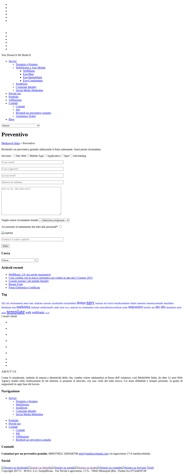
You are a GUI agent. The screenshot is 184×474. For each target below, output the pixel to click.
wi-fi (47, 313)
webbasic (38, 312)
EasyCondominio (33, 80)
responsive (135, 307)
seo (157, 307)
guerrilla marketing (122, 303)
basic (31, 303)
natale (56, 307)
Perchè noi (15, 93)
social (179, 307)
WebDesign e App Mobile (30, 67)
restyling (147, 307)
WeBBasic (29, 70)
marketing (23, 307)
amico (26, 303)
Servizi (13, 61)
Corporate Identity (26, 87)
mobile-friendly (46, 307)
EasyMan (28, 74)
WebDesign (22, 404)
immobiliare (169, 303)
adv (8, 303)
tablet (3, 313)
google (110, 303)
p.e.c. (67, 307)
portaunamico (88, 307)
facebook (99, 303)
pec (80, 307)
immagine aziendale (154, 303)
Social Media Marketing (29, 90)
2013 (3, 303)
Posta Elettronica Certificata (24, 287)
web (28, 312)
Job (18, 109)
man (14, 307)
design (81, 302)
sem (153, 307)
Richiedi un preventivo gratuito (33, 112)
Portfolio (14, 96)
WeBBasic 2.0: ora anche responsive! (30, 274)
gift (105, 303)
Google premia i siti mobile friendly (29, 281)
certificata (38, 303)
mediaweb (35, 307)
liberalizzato (6, 307)
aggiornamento (16, 303)
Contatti (13, 103)
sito (163, 307)
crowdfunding (57, 303)
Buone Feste (16, 284)
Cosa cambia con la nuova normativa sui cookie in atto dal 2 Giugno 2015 (51, 277)
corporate (47, 303)
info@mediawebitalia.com (94, 453)
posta (97, 307)
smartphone (171, 307)
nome (62, 307)
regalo (125, 307)
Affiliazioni (15, 99)
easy (90, 302)
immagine (141, 303)
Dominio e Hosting (27, 64)
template (16, 312)
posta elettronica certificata (111, 307)
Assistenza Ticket (26, 116)
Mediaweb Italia (10, 143)
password (74, 307)
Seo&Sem (21, 83)
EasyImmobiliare (32, 77)
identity (133, 303)
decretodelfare (70, 303)
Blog (11, 119)
